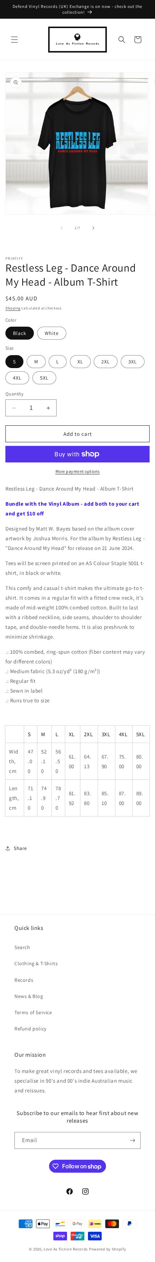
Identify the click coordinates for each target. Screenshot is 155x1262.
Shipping (13, 308)
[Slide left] (62, 228)
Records (23, 980)
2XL (105, 361)
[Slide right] (93, 228)
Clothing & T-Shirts (36, 963)
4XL (17, 378)
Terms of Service (33, 1012)
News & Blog (28, 996)
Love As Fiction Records (66, 1249)
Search (22, 947)
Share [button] (20, 848)
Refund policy (30, 1028)
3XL (132, 361)
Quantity (14, 394)
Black (19, 333)
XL (80, 361)
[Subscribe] (132, 1140)
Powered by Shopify (107, 1249)
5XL (44, 378)
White (52, 333)
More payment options (78, 471)
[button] (14, 40)
